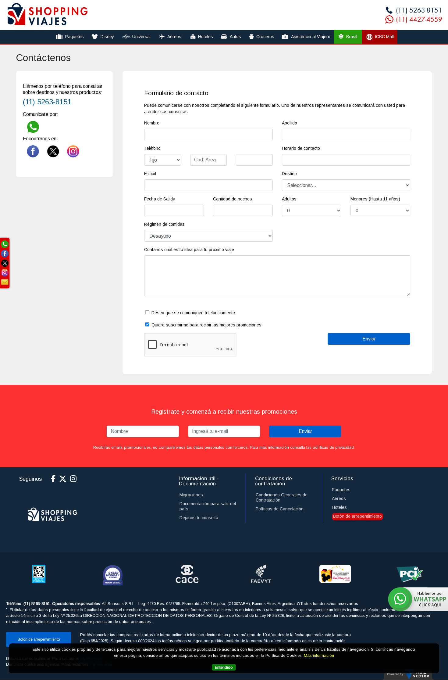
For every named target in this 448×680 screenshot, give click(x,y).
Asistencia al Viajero (310, 36)
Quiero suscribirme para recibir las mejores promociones (206, 324)
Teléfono (152, 148)
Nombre (151, 123)
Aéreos (174, 36)
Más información (319, 655)
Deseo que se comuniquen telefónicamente (193, 312)
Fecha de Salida (159, 198)
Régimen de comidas (164, 224)
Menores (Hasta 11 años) (375, 198)
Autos (235, 36)
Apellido (289, 123)
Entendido (224, 667)
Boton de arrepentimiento (39, 639)
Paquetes (74, 36)
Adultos (289, 198)
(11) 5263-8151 (47, 102)
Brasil (351, 36)
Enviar (305, 431)
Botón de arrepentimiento (357, 516)
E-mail (150, 173)
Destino (289, 173)
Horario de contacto (301, 148)
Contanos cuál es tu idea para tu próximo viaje (189, 249)
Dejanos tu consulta (199, 517)
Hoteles (205, 36)
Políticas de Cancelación (280, 508)
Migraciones (191, 494)
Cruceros (265, 36)
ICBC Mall (384, 36)
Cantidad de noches (232, 198)
